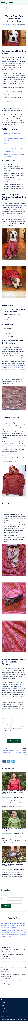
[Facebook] (4, 761)
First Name (4, 899)
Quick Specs (7, 143)
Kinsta (24, 1019)
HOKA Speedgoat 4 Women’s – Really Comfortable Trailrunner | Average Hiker (12, 864)
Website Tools (4, 1016)
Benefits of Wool (8, 136)
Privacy (3, 1008)
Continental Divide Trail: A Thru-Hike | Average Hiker (13, 949)
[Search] (4, 7)
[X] (8, 761)
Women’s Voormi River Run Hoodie (12, 133)
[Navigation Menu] (25, 2)
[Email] (13, 761)
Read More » (19, 806)
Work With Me (4, 1014)
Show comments (14, 740)
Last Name (4, 902)
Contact (3, 1005)
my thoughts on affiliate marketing (14, 730)
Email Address (5, 896)
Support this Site (5, 1011)
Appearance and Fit (8, 151)
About (2, 999)
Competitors (7, 146)
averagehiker (9, 24)
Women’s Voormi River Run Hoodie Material (14, 148)
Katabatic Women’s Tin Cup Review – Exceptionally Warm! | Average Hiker (13, 792)
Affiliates (3, 1002)
